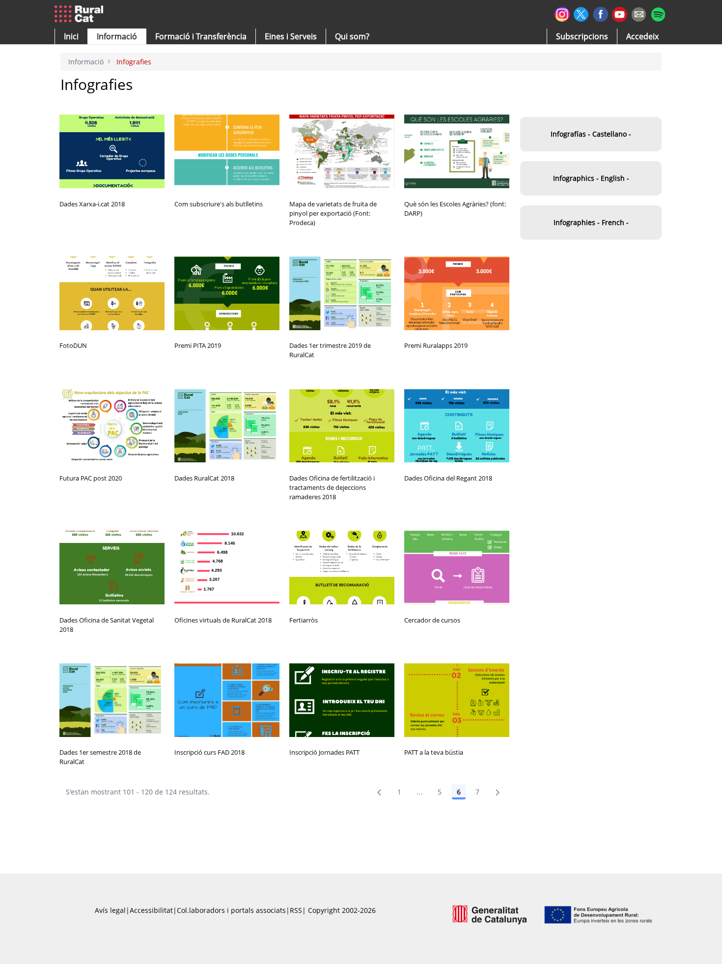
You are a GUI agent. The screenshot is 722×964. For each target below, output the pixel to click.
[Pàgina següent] (497, 792)
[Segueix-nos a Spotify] (658, 13)
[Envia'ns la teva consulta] (638, 13)
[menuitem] (200, 36)
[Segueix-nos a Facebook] (600, 13)
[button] (71, 36)
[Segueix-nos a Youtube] (619, 13)
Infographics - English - (591, 178)
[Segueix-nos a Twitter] (581, 13)
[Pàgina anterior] (379, 792)
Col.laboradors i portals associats (231, 910)
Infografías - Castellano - (591, 134)
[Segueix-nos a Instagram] (562, 13)
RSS (296, 910)
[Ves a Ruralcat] (81, 14)
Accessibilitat (151, 910)
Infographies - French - (591, 222)
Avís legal (110, 910)
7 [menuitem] (477, 791)
